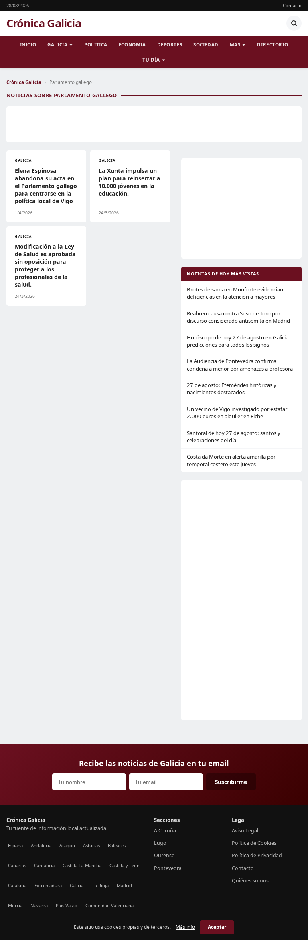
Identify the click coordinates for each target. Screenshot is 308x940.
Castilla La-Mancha (82, 865)
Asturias (91, 845)
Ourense (164, 855)
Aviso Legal (245, 830)
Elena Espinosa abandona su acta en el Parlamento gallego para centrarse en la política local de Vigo (46, 186)
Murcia (15, 905)
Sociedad (206, 45)
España (15, 845)
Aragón (67, 845)
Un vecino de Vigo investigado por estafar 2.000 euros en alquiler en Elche (237, 412)
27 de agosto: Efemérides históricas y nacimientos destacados (231, 388)
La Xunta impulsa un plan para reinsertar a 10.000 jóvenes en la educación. (129, 182)
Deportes (169, 45)
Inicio (28, 45)
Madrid (124, 885)
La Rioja (100, 885)
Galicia (57, 45)
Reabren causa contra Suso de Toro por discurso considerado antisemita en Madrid (238, 317)
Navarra (39, 905)
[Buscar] (294, 23)
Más (235, 45)
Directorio (272, 45)
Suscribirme (231, 782)
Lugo (160, 843)
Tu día (151, 60)
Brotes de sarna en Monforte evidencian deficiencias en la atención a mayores (235, 293)
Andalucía (41, 845)
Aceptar (217, 927)
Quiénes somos (250, 880)
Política (95, 45)
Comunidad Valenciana (109, 905)
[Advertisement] (154, 124)
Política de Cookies (254, 843)
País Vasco (66, 905)
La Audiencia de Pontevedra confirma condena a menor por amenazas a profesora (240, 364)
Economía (132, 45)
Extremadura (48, 885)
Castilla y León (124, 865)
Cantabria (44, 865)
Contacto (292, 5)
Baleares (117, 845)
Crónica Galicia (43, 23)
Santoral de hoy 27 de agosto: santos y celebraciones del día (233, 436)
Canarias (17, 865)
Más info (185, 927)
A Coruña (165, 830)
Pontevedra (168, 868)
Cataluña (17, 885)
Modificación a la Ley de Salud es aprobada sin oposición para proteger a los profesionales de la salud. (45, 265)
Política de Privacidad (257, 855)
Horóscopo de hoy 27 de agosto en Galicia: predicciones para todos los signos (238, 341)
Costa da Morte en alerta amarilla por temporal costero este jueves (231, 460)
